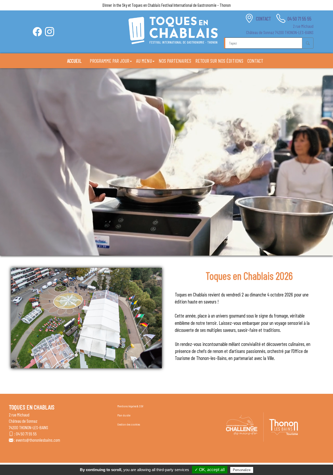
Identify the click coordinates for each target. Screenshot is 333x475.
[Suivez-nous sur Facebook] (37, 31)
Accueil (74, 61)
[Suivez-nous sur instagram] (49, 31)
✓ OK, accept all (210, 469)
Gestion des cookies (128, 424)
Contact (264, 19)
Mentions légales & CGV (130, 406)
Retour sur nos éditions (219, 61)
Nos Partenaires (175, 61)
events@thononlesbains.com (38, 439)
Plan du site (123, 415)
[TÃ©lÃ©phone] (280, 18)
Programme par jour (109, 61)
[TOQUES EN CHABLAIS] (173, 30)
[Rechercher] (307, 42)
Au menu (144, 61)
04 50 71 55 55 (299, 19)
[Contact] (249, 18)
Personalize (242, 470)
